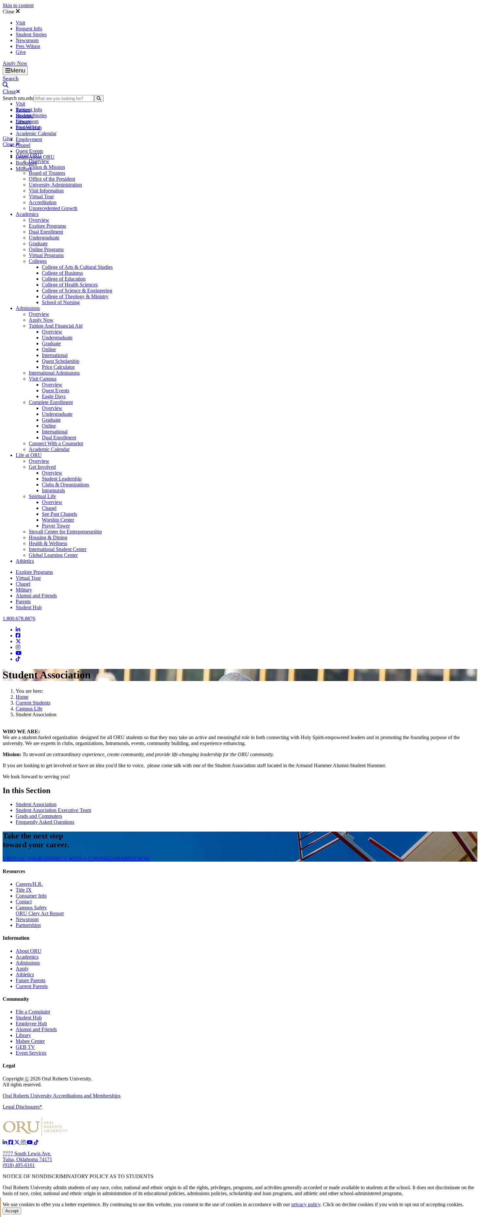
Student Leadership (62, 478)
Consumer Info (31, 896)
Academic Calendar (36, 133)
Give (21, 52)
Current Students (33, 703)
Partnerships (28, 925)
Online (49, 349)
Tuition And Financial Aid (56, 326)
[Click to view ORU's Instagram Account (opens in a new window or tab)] (24, 1142)
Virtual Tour (41, 196)
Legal (9, 1065)
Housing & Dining (48, 537)
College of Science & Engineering (77, 290)
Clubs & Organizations (65, 484)
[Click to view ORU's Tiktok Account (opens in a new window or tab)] (36, 1142)
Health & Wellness (48, 543)
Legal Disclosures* (22, 1107)
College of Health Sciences (70, 284)
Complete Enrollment (51, 402)
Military (24, 589)
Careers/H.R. (29, 884)
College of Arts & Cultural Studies (77, 267)
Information (16, 938)
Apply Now (15, 63)
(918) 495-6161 (19, 1165)
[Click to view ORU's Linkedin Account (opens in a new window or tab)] (5, 1142)
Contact (24, 901)
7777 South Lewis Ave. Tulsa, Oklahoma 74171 (27, 1156)
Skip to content (18, 5)
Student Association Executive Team (53, 810)
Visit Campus (42, 378)
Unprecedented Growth (53, 208)
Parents (23, 601)
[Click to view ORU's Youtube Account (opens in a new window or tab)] (30, 1142)
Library (23, 1035)
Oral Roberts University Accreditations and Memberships (61, 1095)
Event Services (31, 1053)
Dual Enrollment (46, 232)
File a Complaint (33, 1011)
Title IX (24, 890)
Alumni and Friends (36, 595)
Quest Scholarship (60, 361)
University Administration (55, 184)
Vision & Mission (47, 167)
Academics (27, 214)
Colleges (38, 261)
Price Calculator (58, 367)
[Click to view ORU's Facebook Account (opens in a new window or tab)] (11, 1142)
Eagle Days (54, 396)
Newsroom (27, 40)
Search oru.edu (18, 98)
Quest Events (29, 151)
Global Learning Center (53, 555)
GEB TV (25, 1047)
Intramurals (53, 490)
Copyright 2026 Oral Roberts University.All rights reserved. (47, 1081)
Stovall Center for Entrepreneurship (65, 531)
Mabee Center (30, 1041)
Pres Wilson (28, 46)
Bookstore (26, 163)
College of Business (62, 273)
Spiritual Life (42, 496)
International (55, 355)
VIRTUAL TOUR (22, 858)
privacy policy (305, 1204)
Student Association (36, 804)
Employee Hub (31, 1023)
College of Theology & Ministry (75, 296)
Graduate (38, 243)
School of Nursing (61, 302)
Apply (22, 968)
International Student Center (58, 549)
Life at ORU (29, 455)
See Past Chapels (59, 514)
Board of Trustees (47, 173)
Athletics (25, 561)
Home (22, 697)
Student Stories (31, 34)
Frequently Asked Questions (45, 822)
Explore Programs (47, 226)
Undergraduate (44, 237)
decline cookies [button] (358, 1204)
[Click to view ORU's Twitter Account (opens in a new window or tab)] (17, 1142)
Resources (14, 871)
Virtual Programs (46, 255)
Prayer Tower (56, 525)
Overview (39, 161)
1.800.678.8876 (19, 618)
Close (9, 11)
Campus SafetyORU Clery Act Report (40, 910)
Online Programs (46, 249)
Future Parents (30, 980)
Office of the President (52, 179)
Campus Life (29, 708)
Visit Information (46, 190)
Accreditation (42, 202)
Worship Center (58, 520)
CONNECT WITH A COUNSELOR (80, 858)
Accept (12, 1211)
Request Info (29, 28)
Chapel (23, 145)
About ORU (28, 155)
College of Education (64, 279)
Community (16, 999)
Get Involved (42, 467)
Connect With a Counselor (56, 443)
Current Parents (32, 986)
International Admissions (54, 373)
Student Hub (29, 607)
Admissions (28, 308)
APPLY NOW (135, 858)
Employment (29, 139)
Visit (20, 22)
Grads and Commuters (39, 816)
